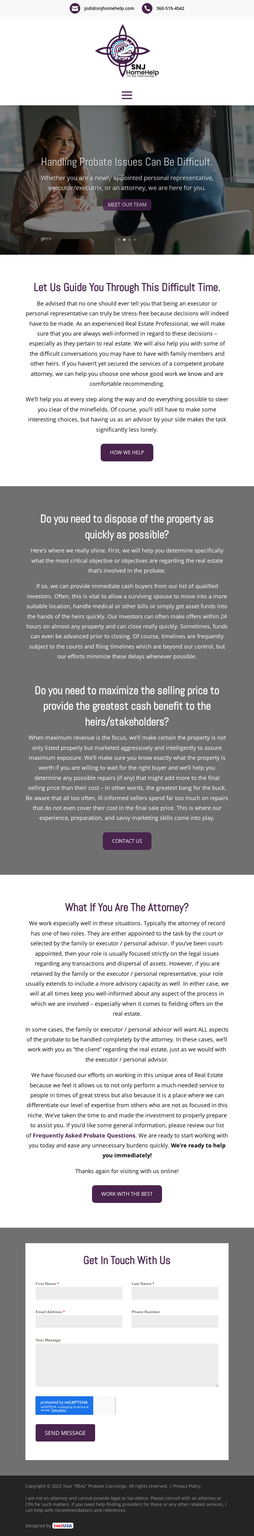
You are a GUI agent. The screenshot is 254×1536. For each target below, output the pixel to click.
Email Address (50, 1311)
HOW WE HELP (127, 452)
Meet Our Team (127, 202)
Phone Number (146, 1311)
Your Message (48, 1340)
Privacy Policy (187, 1486)
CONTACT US (127, 841)
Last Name (143, 1283)
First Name (47, 1283)
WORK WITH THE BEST (127, 1194)
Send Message (65, 1433)
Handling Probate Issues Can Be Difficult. (127, 159)
